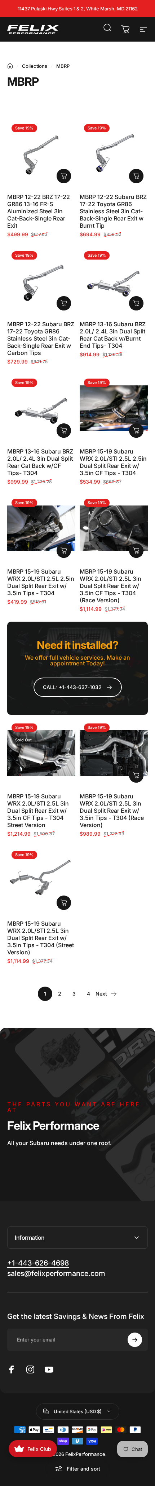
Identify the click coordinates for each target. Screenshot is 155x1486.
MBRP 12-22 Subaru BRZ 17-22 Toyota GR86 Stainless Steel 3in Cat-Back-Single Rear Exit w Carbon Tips (40, 338)
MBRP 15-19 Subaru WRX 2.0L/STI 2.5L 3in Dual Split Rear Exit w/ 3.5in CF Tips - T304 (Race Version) (110, 586)
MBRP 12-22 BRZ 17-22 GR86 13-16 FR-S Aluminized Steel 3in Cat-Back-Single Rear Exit (38, 211)
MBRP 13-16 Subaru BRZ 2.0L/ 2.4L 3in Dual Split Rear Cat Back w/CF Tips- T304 (40, 462)
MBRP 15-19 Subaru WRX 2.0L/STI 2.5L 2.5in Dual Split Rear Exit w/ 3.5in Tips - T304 (40, 582)
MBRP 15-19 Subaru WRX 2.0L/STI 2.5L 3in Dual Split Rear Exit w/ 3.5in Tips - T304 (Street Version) (40, 938)
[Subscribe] (135, 1340)
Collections (34, 66)
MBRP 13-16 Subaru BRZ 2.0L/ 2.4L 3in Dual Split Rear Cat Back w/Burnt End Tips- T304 (113, 335)
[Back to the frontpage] (10, 66)
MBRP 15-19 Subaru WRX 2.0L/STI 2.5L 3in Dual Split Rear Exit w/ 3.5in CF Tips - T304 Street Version (38, 811)
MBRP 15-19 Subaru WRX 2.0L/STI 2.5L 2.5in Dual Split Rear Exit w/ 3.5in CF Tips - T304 (113, 462)
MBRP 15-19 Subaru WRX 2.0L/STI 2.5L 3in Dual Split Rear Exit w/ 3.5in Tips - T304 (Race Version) (112, 811)
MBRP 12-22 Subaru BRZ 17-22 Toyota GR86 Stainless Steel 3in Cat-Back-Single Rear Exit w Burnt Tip (113, 211)
